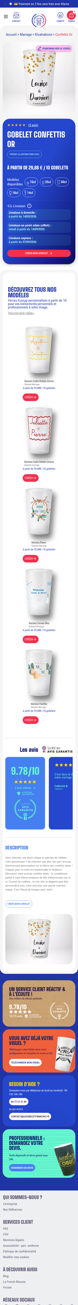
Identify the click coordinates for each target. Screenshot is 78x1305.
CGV (5, 1234)
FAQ (5, 1228)
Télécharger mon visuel (25, 1062)
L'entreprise (10, 1204)
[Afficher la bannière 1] (5, 3)
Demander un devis (22, 1167)
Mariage (26, 34)
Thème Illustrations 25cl (24, 154)
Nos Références (12, 1209)
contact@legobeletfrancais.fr (30, 1116)
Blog (6, 1276)
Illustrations (43, 34)
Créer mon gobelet (36, 253)
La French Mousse (14, 1282)
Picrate (7, 1287)
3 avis (33, 125)
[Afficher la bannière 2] (10, 3)
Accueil (11, 34)
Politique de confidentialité (19, 1251)
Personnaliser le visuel (56, 48)
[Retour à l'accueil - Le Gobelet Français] (39, 20)
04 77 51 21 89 (19, 1101)
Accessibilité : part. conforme (21, 1245)
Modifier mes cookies (16, 1257)
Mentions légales (13, 1240)
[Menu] (6, 16)
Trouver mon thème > (21, 313)
